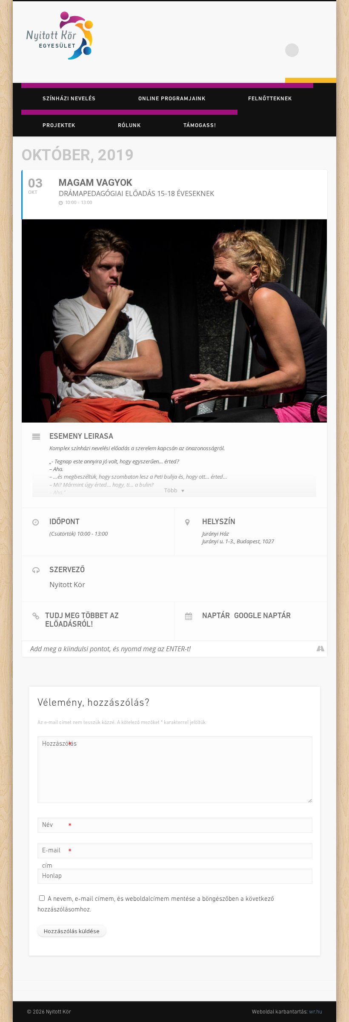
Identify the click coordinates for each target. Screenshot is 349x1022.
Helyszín (218, 522)
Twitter (309, 33)
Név (57, 827)
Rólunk (129, 125)
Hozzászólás (57, 746)
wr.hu (315, 1012)
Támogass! (199, 125)
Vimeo (327, 33)
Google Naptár (262, 616)
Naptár (216, 616)
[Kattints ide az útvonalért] (320, 649)
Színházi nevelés (69, 99)
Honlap (52, 876)
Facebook (292, 33)
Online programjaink (172, 99)
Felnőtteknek (270, 99)
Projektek (59, 125)
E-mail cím (57, 858)
